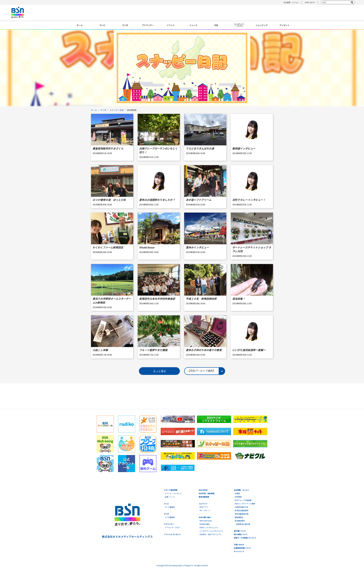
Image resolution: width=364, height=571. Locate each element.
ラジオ (125, 25)
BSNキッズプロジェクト (209, 527)
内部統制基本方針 (241, 507)
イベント (171, 25)
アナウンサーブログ (172, 527)
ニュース (193, 25)
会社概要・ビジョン (291, 2)
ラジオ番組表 (170, 517)
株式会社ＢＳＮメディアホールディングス (127, 536)
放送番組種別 (240, 520)
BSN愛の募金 (205, 524)
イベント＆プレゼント (172, 534)
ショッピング (262, 25)
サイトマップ (239, 551)
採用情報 (238, 497)
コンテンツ (203, 503)
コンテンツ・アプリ (239, 25)
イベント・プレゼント (173, 493)
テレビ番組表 (170, 507)
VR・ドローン (205, 510)
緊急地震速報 (204, 497)
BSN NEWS (203, 490)
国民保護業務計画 (241, 514)
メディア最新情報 (170, 490)
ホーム (80, 25)
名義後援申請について (242, 548)
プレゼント (284, 25)
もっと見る (159, 371)
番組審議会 (239, 517)
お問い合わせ (310, 2)
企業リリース (170, 497)
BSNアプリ (204, 507)
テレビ (102, 25)
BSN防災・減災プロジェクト (211, 534)
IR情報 (237, 493)
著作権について (240, 531)
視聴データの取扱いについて (245, 537)
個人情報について (241, 534)
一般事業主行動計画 (242, 524)
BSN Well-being (206, 520)
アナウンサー (148, 25)
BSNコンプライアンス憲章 (245, 503)
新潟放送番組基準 (241, 510)
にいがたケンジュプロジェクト (211, 531)
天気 (216, 25)
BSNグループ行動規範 (243, 500)
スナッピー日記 (117, 110)
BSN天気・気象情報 (206, 493)
